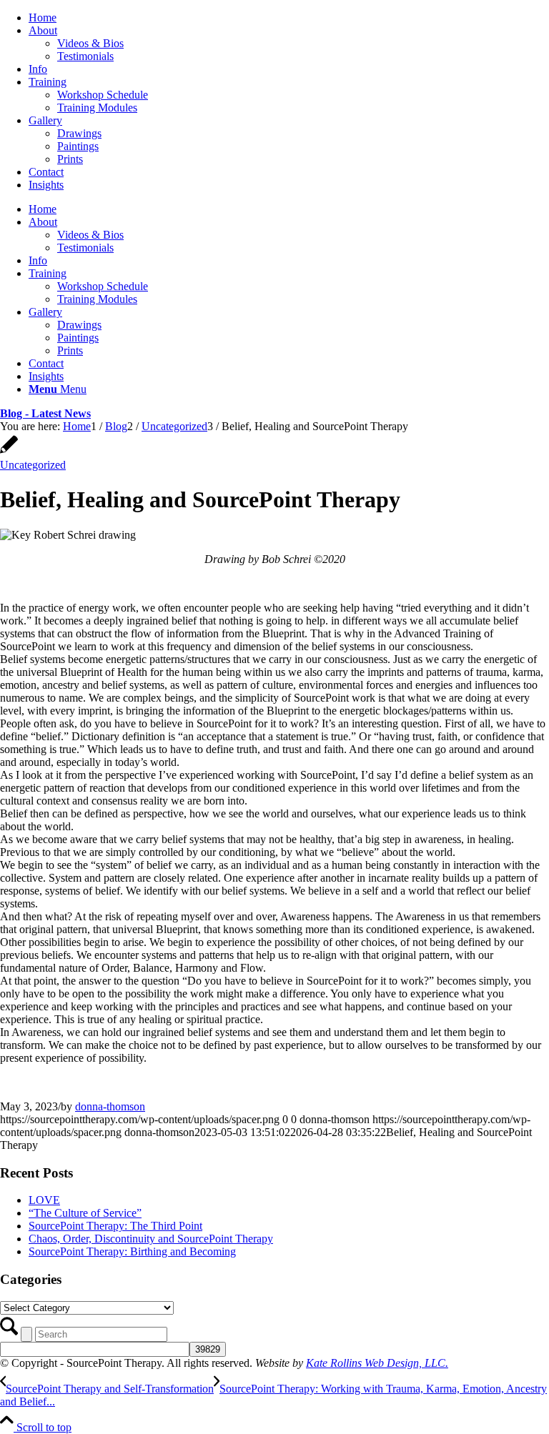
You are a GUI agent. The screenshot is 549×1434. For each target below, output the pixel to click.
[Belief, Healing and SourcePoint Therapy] (9, 452)
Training (47, 82)
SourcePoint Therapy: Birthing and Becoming (132, 1251)
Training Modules (97, 107)
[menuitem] (289, 17)
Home (42, 17)
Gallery (45, 120)
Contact (46, 172)
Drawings (79, 133)
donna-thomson (110, 1106)
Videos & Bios (90, 43)
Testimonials (85, 56)
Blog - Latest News (45, 413)
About (43, 30)
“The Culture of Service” (85, 1213)
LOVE (44, 1200)
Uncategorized (33, 465)
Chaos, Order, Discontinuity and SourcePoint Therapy (151, 1239)
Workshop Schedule (102, 95)
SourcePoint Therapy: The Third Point (115, 1226)
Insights (46, 185)
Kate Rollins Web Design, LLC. (377, 1363)
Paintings (78, 146)
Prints (70, 159)
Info (38, 69)
